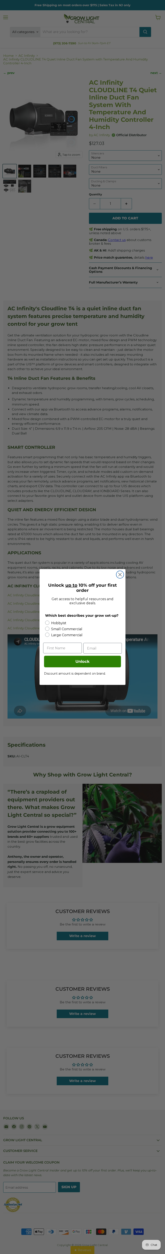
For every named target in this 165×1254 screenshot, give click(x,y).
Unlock (82, 661)
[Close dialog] (120, 574)
